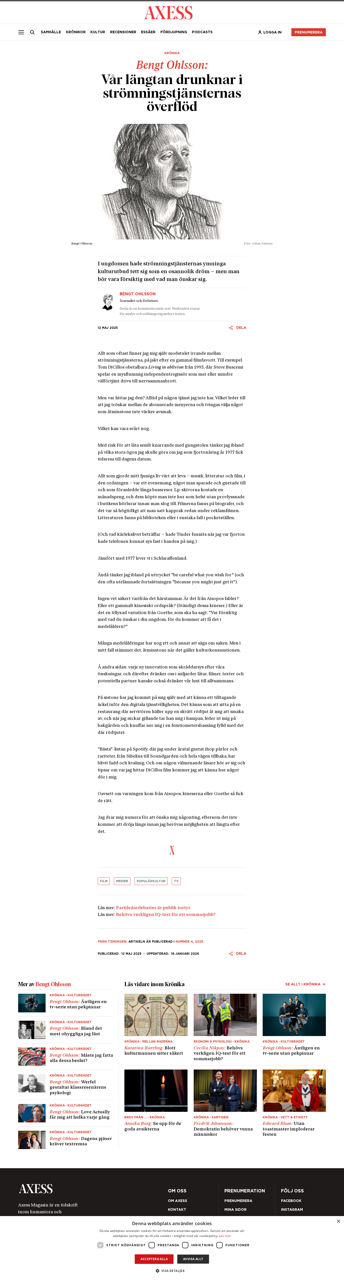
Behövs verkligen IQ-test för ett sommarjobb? (165, 915)
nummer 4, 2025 (189, 941)
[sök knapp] (32, 32)
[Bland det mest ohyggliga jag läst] (65, 1030)
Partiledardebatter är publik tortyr (153, 908)
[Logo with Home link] (168, 12)
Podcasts (202, 32)
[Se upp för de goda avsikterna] (156, 1103)
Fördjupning (173, 32)
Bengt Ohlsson (138, 294)
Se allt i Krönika (303, 984)
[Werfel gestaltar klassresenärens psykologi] (65, 1085)
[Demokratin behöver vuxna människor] (225, 1103)
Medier (122, 881)
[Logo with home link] (79, 1188)
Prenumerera (309, 32)
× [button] (338, 1221)
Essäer (148, 32)
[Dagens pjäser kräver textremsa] (65, 1138)
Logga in (272, 32)
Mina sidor (235, 1209)
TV (176, 881)
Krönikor (76, 32)
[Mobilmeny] (21, 32)
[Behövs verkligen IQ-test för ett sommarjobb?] (225, 1028)
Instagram (292, 1209)
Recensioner (123, 32)
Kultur (97, 32)
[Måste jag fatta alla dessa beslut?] (65, 1056)
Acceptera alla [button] (154, 1259)
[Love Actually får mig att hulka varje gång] (65, 1113)
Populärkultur (151, 881)
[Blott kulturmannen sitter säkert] (156, 1028)
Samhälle (51, 32)
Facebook (291, 1201)
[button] (172, 1271)
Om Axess (177, 1201)
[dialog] (172, 1248)
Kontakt (177, 1209)
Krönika (172, 53)
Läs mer (225, 1236)
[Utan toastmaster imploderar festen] (294, 1103)
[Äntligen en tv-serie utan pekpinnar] (65, 1005)
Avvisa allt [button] (193, 1259)
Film (104, 881)
